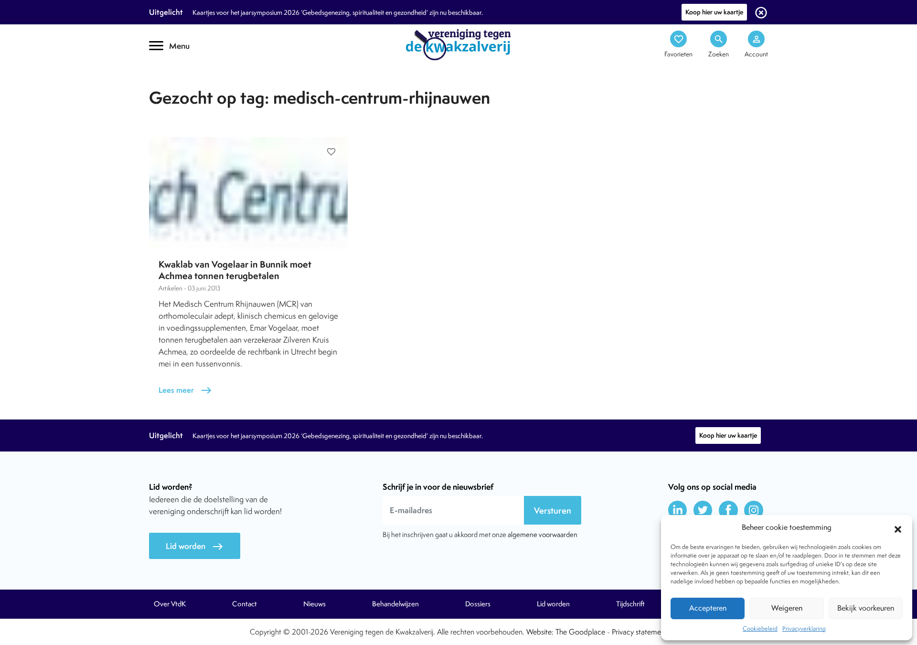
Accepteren (707, 608)
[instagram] (753, 510)
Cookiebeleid (760, 628)
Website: (540, 632)
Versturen (552, 510)
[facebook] (728, 510)
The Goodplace (580, 632)
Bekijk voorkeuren (865, 608)
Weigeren (786, 608)
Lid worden (195, 546)
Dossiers (477, 604)
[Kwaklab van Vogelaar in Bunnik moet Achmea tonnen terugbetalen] (248, 193)
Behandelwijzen (395, 604)
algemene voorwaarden (542, 534)
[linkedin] (677, 510)
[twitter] (703, 510)
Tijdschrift (181, 84)
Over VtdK (170, 604)
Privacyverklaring (804, 628)
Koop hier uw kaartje (714, 12)
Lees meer (185, 390)
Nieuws (314, 604)
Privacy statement (639, 632)
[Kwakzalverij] (458, 44)
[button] (898, 528)
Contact (244, 604)
